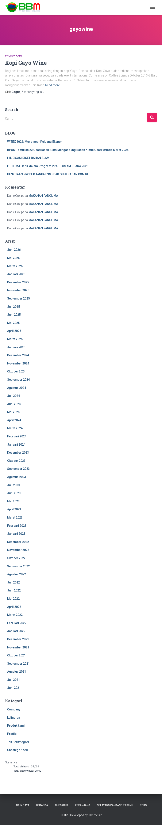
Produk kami (13, 55)
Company (13, 709)
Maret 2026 (15, 266)
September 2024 (18, 379)
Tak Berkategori (18, 742)
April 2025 (14, 331)
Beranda (42, 805)
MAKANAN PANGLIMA (43, 195)
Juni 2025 (14, 314)
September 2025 (18, 298)
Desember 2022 (18, 542)
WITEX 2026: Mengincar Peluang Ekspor (34, 141)
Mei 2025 (13, 323)
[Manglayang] (24, 7)
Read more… (53, 85)
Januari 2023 (16, 533)
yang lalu (33, 92)
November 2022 (18, 550)
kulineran (13, 717)
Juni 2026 (14, 249)
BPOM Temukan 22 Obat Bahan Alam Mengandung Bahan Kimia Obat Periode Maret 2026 (67, 150)
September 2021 (18, 663)
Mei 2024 (13, 412)
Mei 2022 (13, 598)
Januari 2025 (16, 347)
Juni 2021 (14, 687)
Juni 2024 (14, 404)
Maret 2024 (15, 428)
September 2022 (18, 566)
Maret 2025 (15, 339)
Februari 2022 (16, 623)
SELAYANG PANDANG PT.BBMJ (115, 805)
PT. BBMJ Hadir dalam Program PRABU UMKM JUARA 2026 (47, 166)
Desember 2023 (18, 452)
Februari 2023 (16, 525)
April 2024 (14, 420)
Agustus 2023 (16, 477)
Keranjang (82, 805)
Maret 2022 (15, 614)
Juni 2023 (14, 493)
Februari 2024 (16, 436)
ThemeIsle (95, 815)
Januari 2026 (16, 274)
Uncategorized (17, 750)
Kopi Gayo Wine (26, 62)
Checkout (61, 805)
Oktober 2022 (16, 558)
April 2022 (14, 607)
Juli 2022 (13, 582)
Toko (143, 805)
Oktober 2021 (16, 655)
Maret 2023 (15, 517)
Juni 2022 (14, 590)
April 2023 (14, 509)
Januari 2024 (16, 444)
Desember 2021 (18, 639)
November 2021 (18, 647)
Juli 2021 (13, 679)
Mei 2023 (13, 501)
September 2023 (18, 468)
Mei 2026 (13, 258)
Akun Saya (22, 805)
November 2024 (18, 363)
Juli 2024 (13, 395)
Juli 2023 (13, 485)
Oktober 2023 (16, 460)
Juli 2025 (13, 306)
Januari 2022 (16, 631)
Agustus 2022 (16, 574)
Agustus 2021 (16, 671)
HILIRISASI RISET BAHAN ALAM (28, 158)
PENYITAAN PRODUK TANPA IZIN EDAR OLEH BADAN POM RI (47, 174)
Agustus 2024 (16, 387)
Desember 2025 (18, 282)
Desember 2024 (18, 355)
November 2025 (18, 290)
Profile (11, 733)
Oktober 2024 (16, 371)
